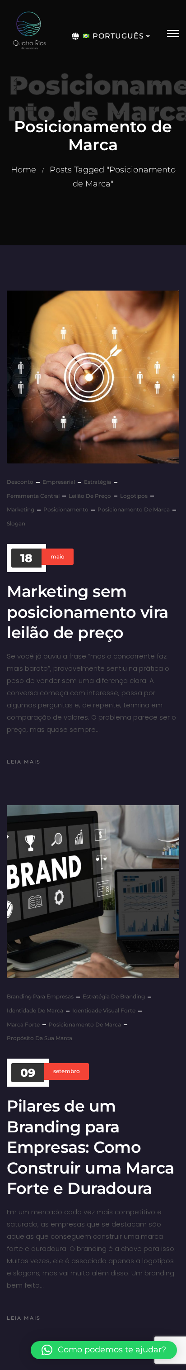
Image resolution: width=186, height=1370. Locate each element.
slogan (16, 523)
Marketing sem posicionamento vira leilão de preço (87, 612)
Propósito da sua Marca (39, 1038)
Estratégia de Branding (114, 996)
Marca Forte (23, 1024)
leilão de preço (90, 495)
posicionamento (65, 509)
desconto (20, 481)
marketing (20, 509)
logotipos (134, 495)
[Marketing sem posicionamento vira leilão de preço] (93, 377)
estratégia (97, 481)
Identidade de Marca (35, 1010)
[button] (104, 1350)
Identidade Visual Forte (103, 1010)
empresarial (58, 481)
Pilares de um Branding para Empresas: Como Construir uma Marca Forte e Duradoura (90, 1147)
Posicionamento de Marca (134, 509)
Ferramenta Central (33, 495)
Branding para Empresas (40, 996)
